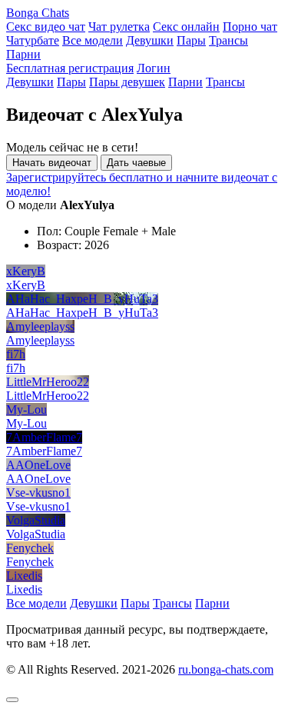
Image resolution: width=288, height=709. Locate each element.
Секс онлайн (186, 26)
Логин (153, 68)
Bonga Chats (37, 12)
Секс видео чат (45, 26)
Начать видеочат (51, 162)
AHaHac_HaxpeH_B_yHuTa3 (82, 298)
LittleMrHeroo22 (47, 381)
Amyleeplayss (40, 326)
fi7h (15, 354)
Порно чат (250, 26)
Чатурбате (32, 40)
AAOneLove (38, 464)
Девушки (150, 40)
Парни (23, 54)
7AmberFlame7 (44, 437)
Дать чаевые (136, 162)
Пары (191, 40)
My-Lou (26, 409)
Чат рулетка (119, 26)
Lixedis (24, 575)
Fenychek (30, 547)
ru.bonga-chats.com (225, 669)
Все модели (92, 40)
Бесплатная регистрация (70, 68)
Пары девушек (127, 81)
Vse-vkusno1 (38, 492)
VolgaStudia (35, 520)
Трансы (228, 40)
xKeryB (25, 271)
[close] (12, 699)
